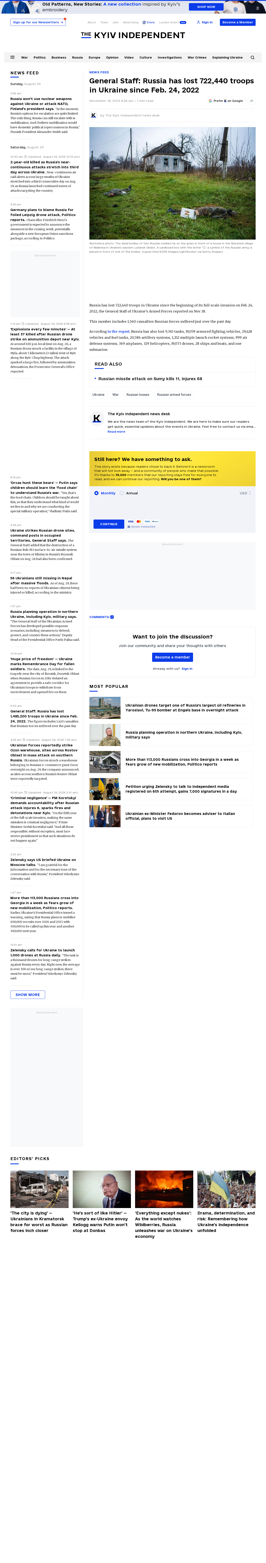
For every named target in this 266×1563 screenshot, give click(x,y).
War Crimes (197, 57)
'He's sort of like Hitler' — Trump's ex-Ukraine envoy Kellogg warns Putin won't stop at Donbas (100, 1222)
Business (59, 57)
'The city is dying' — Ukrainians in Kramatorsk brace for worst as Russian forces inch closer (39, 1222)
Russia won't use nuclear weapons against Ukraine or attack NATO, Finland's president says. (41, 104)
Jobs (115, 22)
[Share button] (251, 101)
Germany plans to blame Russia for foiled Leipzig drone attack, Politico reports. (43, 215)
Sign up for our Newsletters (38, 22)
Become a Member (238, 22)
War (24, 57)
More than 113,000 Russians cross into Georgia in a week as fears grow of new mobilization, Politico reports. (44, 903)
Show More (28, 995)
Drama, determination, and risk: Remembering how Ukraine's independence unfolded (226, 1222)
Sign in (187, 668)
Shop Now (206, 7)
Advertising (130, 22)
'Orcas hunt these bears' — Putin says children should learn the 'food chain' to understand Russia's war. (44, 488)
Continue (108, 524)
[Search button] (252, 57)
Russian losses (138, 394)
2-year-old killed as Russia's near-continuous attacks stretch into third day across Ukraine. (44, 167)
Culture (145, 57)
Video (129, 57)
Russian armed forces (174, 394)
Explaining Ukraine (227, 57)
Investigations (170, 57)
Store (151, 22)
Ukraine (98, 394)
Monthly (108, 493)
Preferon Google (228, 100)
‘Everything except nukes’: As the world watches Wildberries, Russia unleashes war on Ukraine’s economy (164, 1225)
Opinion (112, 57)
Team (104, 22)
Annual (132, 493)
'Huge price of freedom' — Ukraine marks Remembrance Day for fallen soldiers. (42, 664)
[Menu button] (12, 57)
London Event (169, 22)
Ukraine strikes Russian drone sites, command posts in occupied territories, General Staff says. (42, 535)
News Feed (99, 72)
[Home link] (133, 35)
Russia (77, 57)
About (91, 22)
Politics (40, 57)
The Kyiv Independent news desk (132, 115)
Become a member (172, 657)
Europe (94, 57)
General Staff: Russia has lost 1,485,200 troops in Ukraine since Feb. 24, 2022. (44, 716)
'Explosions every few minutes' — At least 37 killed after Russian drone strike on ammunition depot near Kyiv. (45, 334)
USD (243, 493)
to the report (118, 331)
